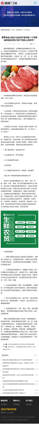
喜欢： (32, 44)
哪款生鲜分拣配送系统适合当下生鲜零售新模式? (17, 360)
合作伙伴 (29, 404)
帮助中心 (16, 401)
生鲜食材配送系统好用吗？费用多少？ (14, 393)
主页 (12, 30)
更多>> (36, 355)
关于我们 (29, 401)
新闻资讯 (19, 30)
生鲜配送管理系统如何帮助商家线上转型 (15, 381)
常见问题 (16, 404)
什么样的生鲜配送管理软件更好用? (13, 390)
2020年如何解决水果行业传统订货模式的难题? (21, 344)
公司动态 (27, 30)
